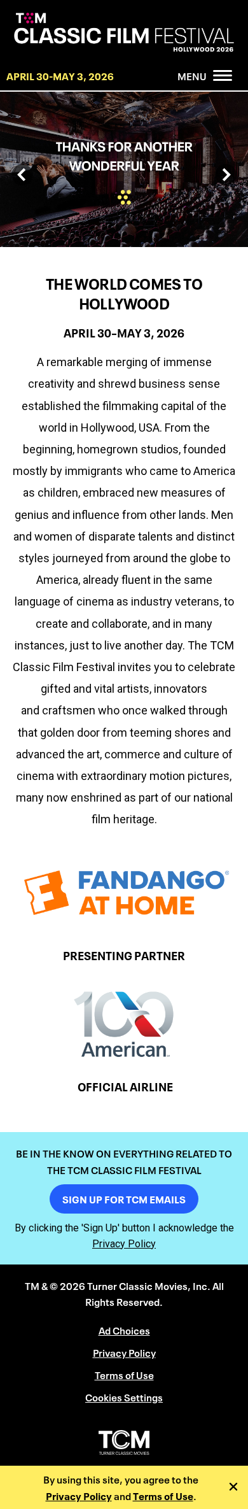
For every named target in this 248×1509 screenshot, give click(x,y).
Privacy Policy (79, 1495)
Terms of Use (163, 1495)
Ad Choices (124, 1329)
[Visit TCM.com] (124, 1442)
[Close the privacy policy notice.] (235, 1487)
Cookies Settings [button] (124, 1396)
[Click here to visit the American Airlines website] (124, 1024)
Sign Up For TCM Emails (124, 1198)
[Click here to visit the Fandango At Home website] (124, 893)
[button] (22, 174)
